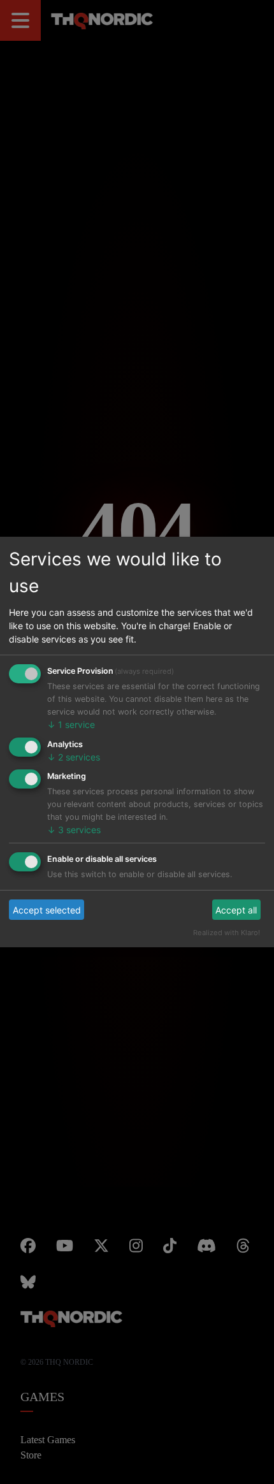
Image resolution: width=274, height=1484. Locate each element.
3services (68, 816)
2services (68, 743)
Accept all (239, 896)
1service (65, 711)
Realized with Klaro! (234, 919)
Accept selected (41, 896)
